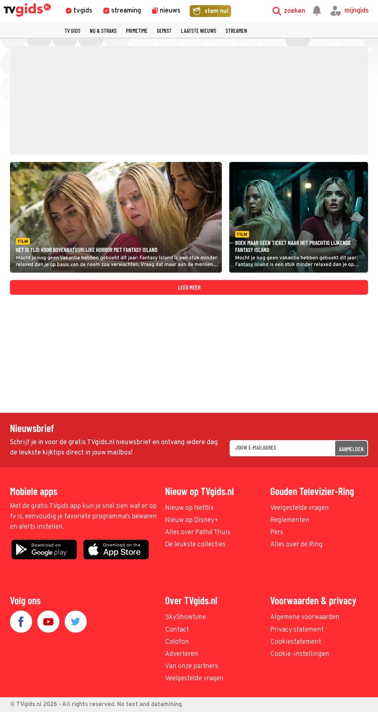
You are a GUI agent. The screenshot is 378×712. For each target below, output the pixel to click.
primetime (137, 30)
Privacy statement (297, 630)
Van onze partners (191, 666)
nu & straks (103, 30)
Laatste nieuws (198, 30)
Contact (177, 630)
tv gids (72, 30)
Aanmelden (351, 448)
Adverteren (181, 654)
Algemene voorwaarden (305, 617)
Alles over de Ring (296, 544)
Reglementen (289, 520)
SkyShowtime (185, 617)
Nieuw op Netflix (189, 508)
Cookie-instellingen (299, 654)
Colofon (177, 642)
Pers (276, 532)
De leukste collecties (195, 544)
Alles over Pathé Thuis (197, 532)
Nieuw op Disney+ (192, 520)
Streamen (236, 30)
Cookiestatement (295, 642)
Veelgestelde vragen (299, 508)
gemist (164, 30)
